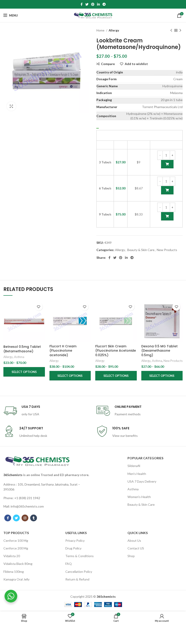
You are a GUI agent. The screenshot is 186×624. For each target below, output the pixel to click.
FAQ (68, 564)
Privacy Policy (75, 540)
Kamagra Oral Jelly (16, 579)
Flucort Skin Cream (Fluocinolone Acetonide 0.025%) (115, 350)
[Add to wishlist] (39, 307)
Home (100, 30)
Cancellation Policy (78, 571)
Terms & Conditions (79, 556)
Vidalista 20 (11, 556)
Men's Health (136, 474)
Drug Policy (73, 548)
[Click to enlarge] (11, 106)
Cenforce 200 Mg (15, 548)
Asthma (19, 357)
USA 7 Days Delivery (141, 481)
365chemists (12, 475)
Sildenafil (133, 466)
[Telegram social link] (104, 4)
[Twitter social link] (87, 4)
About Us (134, 540)
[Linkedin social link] (98, 4)
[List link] (46, 487)
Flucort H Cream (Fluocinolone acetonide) (62, 350)
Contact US (135, 548)
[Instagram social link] (25, 518)
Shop (131, 556)
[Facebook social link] (81, 4)
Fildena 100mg (13, 571)
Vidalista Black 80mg (17, 564)
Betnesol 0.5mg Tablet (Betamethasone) (22, 348)
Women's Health (139, 497)
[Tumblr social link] (33, 518)
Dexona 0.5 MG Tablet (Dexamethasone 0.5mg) (159, 350)
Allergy (114, 30)
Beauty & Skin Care (140, 250)
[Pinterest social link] (93, 4)
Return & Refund (77, 579)
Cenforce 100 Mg (15, 540)
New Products (167, 250)
